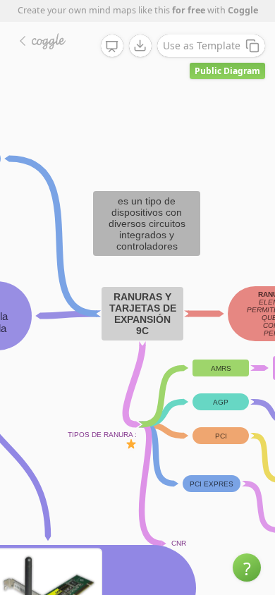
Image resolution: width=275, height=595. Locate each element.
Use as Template (201, 45)
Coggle (243, 10)
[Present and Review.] (112, 46)
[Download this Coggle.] (140, 46)
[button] (247, 567)
